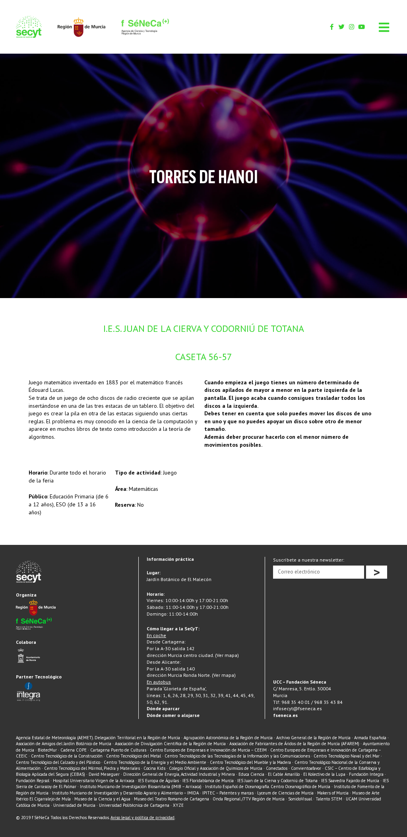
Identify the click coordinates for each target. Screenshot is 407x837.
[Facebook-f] (332, 27)
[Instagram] (352, 27)
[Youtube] (361, 27)
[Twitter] (342, 27)
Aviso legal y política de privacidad (142, 817)
